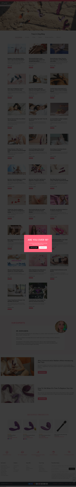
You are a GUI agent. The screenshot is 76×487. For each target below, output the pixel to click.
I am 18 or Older (33, 247)
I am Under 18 (43, 247)
